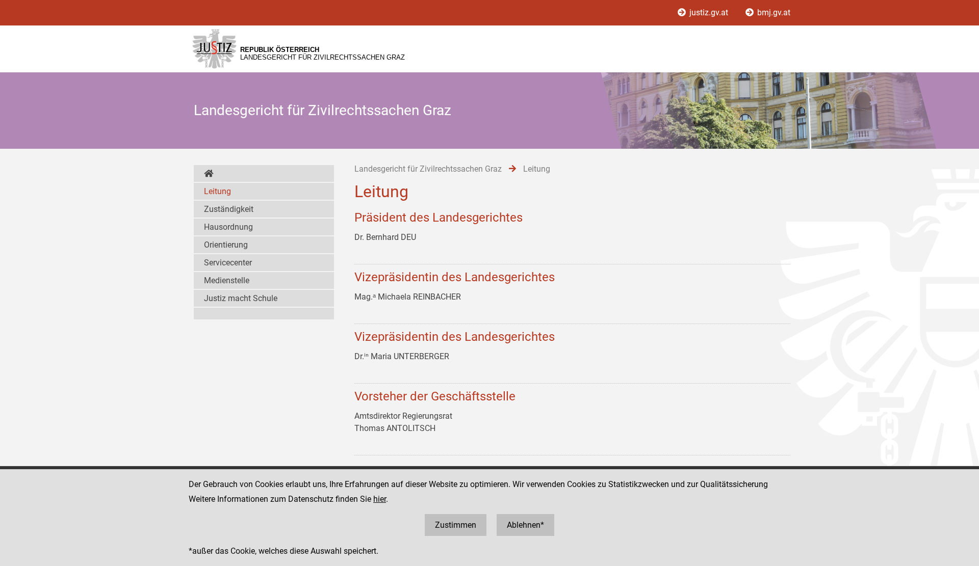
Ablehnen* (525, 525)
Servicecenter (228, 262)
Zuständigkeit (228, 209)
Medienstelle (226, 280)
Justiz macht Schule (240, 298)
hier (379, 499)
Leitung (217, 191)
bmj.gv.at (772, 12)
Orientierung (226, 245)
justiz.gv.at (708, 12)
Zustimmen (455, 525)
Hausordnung (228, 227)
